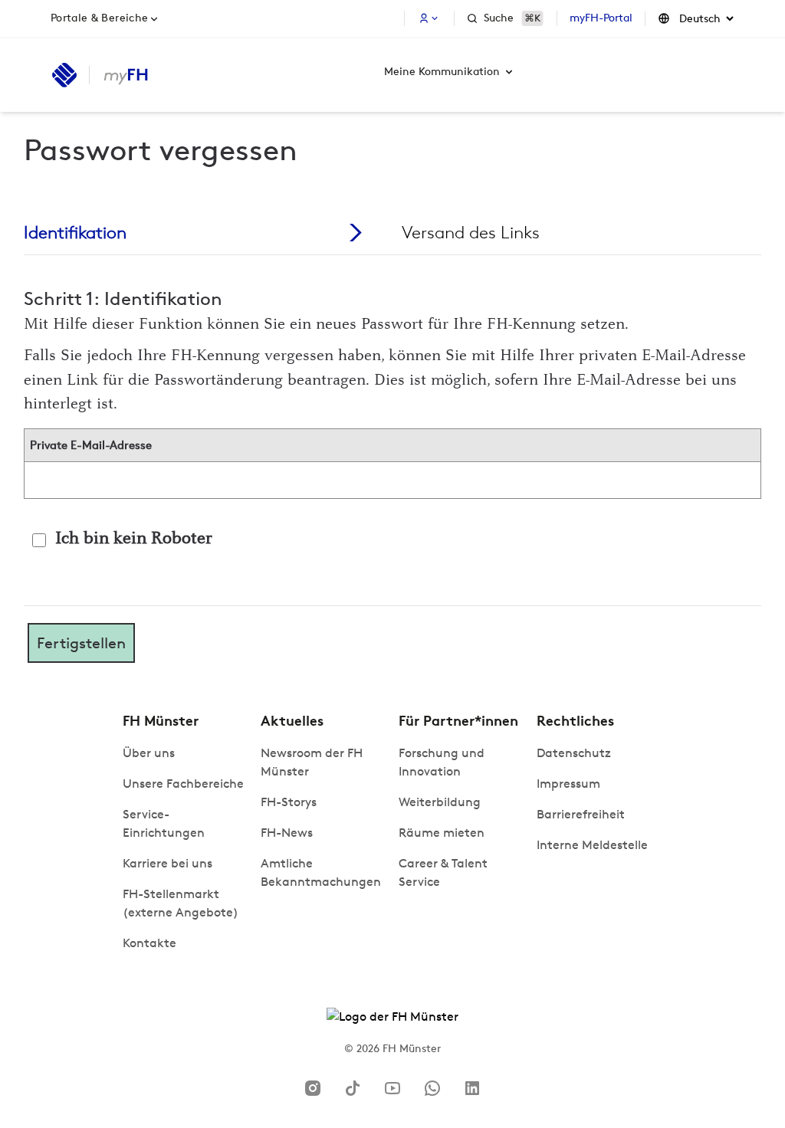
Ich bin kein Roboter (133, 539)
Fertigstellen (81, 643)
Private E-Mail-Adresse (91, 445)
